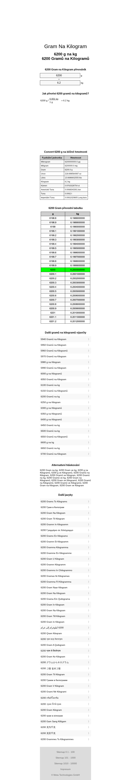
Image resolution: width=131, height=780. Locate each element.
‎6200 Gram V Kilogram (52, 686)
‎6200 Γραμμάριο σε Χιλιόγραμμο (57, 530)
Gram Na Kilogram (65, 46)
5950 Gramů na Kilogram (53, 345)
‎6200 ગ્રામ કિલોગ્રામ (51, 704)
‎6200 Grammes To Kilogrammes (57, 739)
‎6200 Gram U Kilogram (52, 559)
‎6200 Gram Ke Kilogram (53, 656)
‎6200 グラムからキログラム (55, 662)
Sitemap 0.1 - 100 (66, 752)
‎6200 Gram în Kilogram (52, 604)
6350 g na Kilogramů (51, 413)
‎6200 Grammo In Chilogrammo (56, 570)
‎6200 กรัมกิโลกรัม (49, 698)
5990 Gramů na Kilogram (53, 368)
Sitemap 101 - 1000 (66, 757)
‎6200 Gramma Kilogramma (54, 547)
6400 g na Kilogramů (51, 419)
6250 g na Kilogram (51, 402)
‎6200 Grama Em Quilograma (55, 599)
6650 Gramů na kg (50, 448)
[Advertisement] (24, 48)
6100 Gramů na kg (50, 385)
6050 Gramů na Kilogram (53, 379)
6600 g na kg (47, 442)
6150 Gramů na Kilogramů (54, 391)
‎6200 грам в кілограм (52, 715)
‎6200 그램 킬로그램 (51, 668)
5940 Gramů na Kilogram (53, 339)
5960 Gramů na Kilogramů (54, 350)
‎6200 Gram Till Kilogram (53, 616)
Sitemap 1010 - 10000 (65, 763)
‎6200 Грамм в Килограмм (54, 680)
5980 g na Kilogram (51, 362)
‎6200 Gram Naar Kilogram (54, 587)
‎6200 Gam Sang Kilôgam (53, 721)
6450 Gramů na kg (50, 425)
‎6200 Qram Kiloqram (51, 633)
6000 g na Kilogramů (51, 373)
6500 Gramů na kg (50, 431)
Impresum (65, 769)
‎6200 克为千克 (48, 727)
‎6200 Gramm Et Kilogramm (54, 541)
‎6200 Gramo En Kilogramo (54, 536)
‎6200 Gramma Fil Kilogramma (56, 581)
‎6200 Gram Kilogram (51, 710)
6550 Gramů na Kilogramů (54, 436)
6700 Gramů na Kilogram (53, 454)
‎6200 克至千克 (48, 733)
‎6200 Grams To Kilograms (54, 501)
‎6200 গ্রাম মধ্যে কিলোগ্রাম (51, 639)
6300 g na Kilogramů (51, 408)
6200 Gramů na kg (50, 396)
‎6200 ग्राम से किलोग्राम (51, 650)
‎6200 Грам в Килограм (52, 507)
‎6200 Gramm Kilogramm (53, 564)
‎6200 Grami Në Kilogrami (53, 691)
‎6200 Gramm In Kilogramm (54, 524)
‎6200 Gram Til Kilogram (53, 518)
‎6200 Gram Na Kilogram (53, 513)
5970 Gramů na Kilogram (53, 356)
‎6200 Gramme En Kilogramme (56, 553)
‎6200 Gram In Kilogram (52, 622)
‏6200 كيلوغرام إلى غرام (52, 627)
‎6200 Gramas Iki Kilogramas (55, 576)
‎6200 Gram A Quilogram (53, 645)
